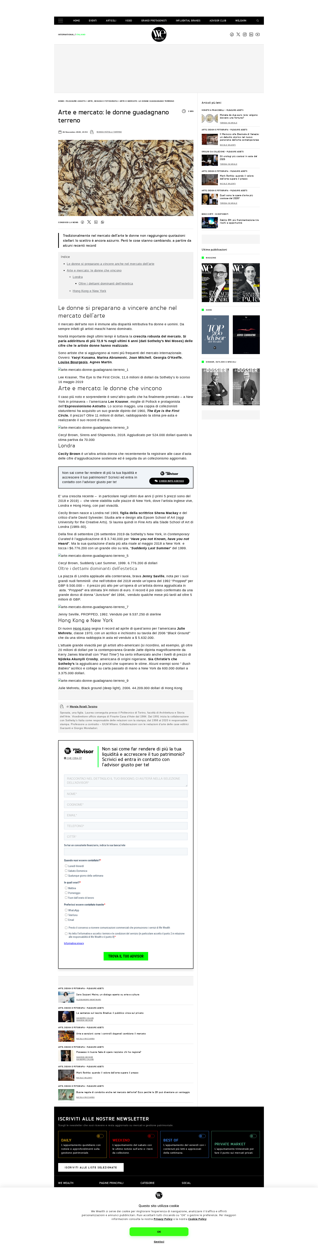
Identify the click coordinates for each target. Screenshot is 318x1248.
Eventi (93, 20)
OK (159, 1231)
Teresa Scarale (228, 123)
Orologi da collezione (213, 151)
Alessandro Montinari (88, 1000)
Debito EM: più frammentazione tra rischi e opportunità (239, 221)
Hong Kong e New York (89, 291)
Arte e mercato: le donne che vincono (94, 270)
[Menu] (61, 20)
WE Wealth (159, 34)
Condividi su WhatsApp (102, 222)
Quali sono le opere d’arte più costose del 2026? (236, 197)
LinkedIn (96, 222)
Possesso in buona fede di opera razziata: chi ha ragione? (108, 1052)
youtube (257, 34)
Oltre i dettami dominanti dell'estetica (106, 283)
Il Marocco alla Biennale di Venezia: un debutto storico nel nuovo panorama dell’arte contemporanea (239, 137)
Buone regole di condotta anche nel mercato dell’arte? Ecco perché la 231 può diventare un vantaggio (133, 1092)
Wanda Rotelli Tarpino (109, 132)
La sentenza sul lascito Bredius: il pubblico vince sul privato (110, 1013)
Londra (78, 277)
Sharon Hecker (84, 1020)
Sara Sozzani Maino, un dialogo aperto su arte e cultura (107, 994)
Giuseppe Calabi (85, 1018)
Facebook (232, 34)
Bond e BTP (207, 214)
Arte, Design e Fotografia (103, 101)
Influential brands (188, 20)
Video (128, 20)
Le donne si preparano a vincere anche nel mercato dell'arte (110, 264)
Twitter (89, 222)
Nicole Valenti (84, 1078)
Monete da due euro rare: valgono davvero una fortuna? (239, 116)
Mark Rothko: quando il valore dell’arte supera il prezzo (107, 1072)
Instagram (245, 34)
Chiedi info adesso (171, 481)
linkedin (251, 34)
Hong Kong (82, 628)
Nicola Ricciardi (85, 1039)
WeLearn (240, 20)
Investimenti (222, 214)
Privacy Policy (163, 1219)
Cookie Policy (197, 1219)
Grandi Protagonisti (154, 20)
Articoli (111, 20)
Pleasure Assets (76, 101)
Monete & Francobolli (213, 110)
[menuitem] (66, 34)
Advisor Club (218, 20)
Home (76, 20)
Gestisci (159, 1241)
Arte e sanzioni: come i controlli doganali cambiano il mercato (111, 1033)
